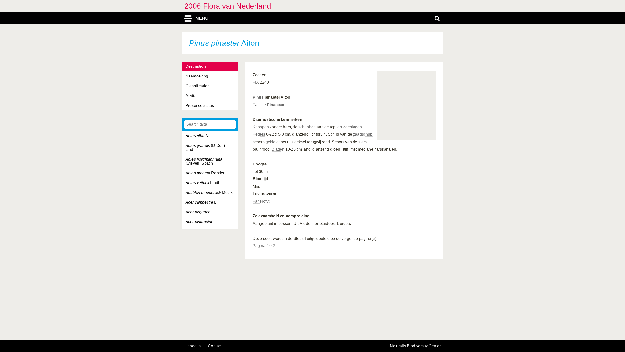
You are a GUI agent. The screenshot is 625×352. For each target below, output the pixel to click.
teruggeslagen (349, 127)
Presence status (200, 105)
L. (202, 202)
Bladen (278, 149)
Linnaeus (192, 346)
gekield (272, 142)
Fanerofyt (261, 201)
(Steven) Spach (204, 161)
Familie (268, 105)
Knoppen (261, 127)
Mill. (199, 136)
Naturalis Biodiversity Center (415, 346)
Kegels (259, 134)
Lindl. (203, 183)
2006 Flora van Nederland (227, 6)
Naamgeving (197, 76)
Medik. (210, 192)
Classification (197, 86)
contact (215, 346)
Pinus (258, 97)
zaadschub (362, 134)
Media (191, 96)
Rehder (205, 173)
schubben (307, 127)
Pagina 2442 (264, 246)
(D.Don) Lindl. (205, 147)
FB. (256, 82)
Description (196, 66)
